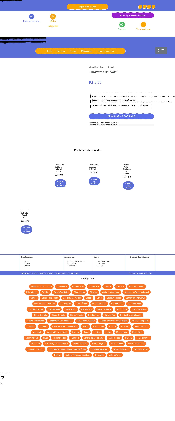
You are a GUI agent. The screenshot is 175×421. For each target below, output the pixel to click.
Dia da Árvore (81, 304)
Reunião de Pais (80, 344)
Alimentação (94, 286)
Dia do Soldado (40, 315)
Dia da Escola (117, 304)
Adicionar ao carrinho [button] (60, 183)
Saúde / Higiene (99, 344)
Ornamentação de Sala (93, 338)
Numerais (75, 338)
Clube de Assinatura (110, 292)
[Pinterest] (145, 7)
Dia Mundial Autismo (86, 321)
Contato (73, 51)
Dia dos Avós (93, 315)
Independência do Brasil (57, 332)
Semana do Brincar (35, 349)
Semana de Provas (136, 344)
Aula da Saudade (136, 286)
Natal (96, 67)
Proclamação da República (56, 344)
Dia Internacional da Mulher (60, 321)
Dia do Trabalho (58, 315)
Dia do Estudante (104, 309)
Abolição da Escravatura (41, 286)
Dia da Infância (134, 304)
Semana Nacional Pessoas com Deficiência (67, 349)
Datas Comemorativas (135, 298)
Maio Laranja (121, 332)
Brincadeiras (31, 292)
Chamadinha (79, 292)
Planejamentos (143, 338)
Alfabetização (78, 286)
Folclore (112, 326)
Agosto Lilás (62, 286)
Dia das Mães (54, 309)
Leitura (108, 332)
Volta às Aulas (115, 355)
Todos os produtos (31, 21)
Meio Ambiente (32, 338)
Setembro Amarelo (121, 349)
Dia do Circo (86, 309)
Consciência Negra (50, 298)
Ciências (93, 292)
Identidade (37, 332)
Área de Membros (106, 51)
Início (49, 51)
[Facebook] (140, 7)
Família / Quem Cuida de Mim (65, 326)
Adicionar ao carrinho (121, 116)
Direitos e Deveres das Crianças (113, 321)
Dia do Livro (121, 309)
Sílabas (57, 355)
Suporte (122, 29)
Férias (85, 326)
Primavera (35, 344)
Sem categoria (117, 344)
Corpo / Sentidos (114, 298)
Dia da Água (65, 304)
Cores (99, 298)
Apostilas (120, 286)
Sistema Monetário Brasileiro (78, 355)
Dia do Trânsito (76, 315)
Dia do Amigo (70, 309)
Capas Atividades (61, 292)
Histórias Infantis (141, 326)
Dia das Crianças (35, 309)
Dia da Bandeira (99, 304)
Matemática (137, 332)
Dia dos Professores (35, 321)
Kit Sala (97, 332)
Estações (43, 326)
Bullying (45, 292)
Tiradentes (99, 355)
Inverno (75, 332)
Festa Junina (98, 326)
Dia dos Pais (109, 315)
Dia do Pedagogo (139, 309)
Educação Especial (140, 321)
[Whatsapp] (153, 7)
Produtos (61, 51)
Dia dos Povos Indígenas (130, 315)
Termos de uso (143, 29)
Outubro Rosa (114, 338)
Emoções (31, 326)
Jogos (86, 332)
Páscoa (128, 338)
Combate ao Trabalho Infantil (136, 292)
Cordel (89, 298)
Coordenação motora (72, 298)
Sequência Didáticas (99, 349)
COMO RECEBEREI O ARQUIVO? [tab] (104, 122)
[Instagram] (149, 7)
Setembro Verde (141, 349)
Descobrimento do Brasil (44, 304)
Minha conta (86, 51)
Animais (107, 286)
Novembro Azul (59, 338)
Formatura (125, 326)
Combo (33, 298)
